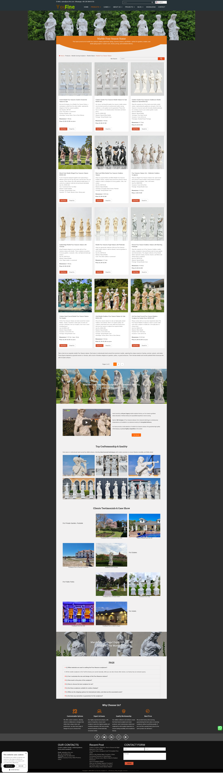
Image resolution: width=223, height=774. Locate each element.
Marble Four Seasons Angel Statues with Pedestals (110, 244)
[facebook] (97, 737)
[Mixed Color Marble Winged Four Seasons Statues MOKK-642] (75, 152)
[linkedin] (111, 737)
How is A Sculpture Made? (96, 761)
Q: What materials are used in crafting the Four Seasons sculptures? (86, 667)
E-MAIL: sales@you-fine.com (65, 1)
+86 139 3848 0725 (65, 754)
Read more (15, 762)
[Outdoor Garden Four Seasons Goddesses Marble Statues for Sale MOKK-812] (147, 79)
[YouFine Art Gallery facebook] (57, 762)
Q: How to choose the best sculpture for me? (79, 684)
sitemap (130, 770)
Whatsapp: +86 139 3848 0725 (84, 1)
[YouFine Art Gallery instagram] (58, 762)
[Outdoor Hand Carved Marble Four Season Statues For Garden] (75, 295)
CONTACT (161, 7)
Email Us (71, 129)
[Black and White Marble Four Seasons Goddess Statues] (111, 152)
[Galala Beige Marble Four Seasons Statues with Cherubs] (75, 224)
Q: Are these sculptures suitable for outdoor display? (82, 688)
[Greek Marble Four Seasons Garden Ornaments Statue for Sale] (75, 79)
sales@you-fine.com (67, 752)
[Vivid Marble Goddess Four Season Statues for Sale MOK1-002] (111, 295)
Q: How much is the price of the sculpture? (79, 680)
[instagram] (119, 737)
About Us (117, 7)
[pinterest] (126, 737)
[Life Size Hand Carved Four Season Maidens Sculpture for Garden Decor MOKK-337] (147, 295)
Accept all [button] (9, 766)
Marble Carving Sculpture (79, 55)
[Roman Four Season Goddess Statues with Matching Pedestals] (147, 224)
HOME (86, 7)
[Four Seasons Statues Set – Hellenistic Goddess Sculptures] (147, 152)
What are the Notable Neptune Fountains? (101, 763)
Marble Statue (91, 55)
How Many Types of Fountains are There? (101, 765)
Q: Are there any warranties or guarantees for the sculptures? (84, 696)
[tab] (111, 667)
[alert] (15, 762)
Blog (140, 7)
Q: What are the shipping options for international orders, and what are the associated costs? (94, 692)
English (160, 2)
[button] (14, 770)
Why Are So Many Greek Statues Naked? (100, 766)
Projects (129, 7)
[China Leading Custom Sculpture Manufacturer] (65, 7)
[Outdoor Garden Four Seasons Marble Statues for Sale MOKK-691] (111, 79)
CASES (106, 7)
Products (95, 7)
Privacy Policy (135, 770)
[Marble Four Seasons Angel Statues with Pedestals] (111, 224)
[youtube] (104, 737)
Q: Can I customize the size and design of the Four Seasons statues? (87, 676)
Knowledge (151, 7)
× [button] (26, 753)
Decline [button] (21, 766)
